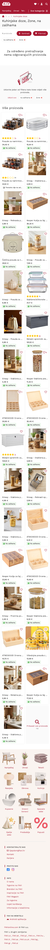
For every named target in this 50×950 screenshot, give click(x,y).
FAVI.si (15, 943)
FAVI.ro (31, 936)
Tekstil (24, 11)
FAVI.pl (24, 936)
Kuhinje (40, 788)
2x (40, 336)
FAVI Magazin (13, 897)
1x (39, 138)
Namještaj (6, 11)
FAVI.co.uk (25, 939)
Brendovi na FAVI (14, 889)
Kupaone (9, 809)
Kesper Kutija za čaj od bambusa (17, 576)
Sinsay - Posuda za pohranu (15, 299)
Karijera (10, 858)
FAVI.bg (34, 939)
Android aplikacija (18, 919)
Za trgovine (12, 900)
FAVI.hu (40, 936)
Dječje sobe (9, 833)
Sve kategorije (38, 11)
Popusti (40, 832)
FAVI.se (15, 939)
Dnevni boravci (25, 810)
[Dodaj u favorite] (46, 155)
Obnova (25, 788)
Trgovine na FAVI (14, 885)
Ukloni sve (12, 98)
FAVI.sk (15, 936)
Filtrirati (42, 33)
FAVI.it (7, 939)
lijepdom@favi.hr (17, 850)
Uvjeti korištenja (14, 904)
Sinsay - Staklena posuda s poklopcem (20, 497)
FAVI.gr (7, 943)
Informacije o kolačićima (18, 908)
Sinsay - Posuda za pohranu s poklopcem (21, 339)
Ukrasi (16, 11)
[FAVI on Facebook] (8, 869)
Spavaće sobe (41, 810)
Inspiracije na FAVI (15, 893)
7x (15, 138)
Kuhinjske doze (20, 16)
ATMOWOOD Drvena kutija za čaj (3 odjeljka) (23, 655)
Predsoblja (25, 832)
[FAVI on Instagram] (13, 869)
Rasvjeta (9, 788)
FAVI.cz (7, 936)
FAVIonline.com (11, 927)
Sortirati (25, 33)
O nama (10, 882)
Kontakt (10, 854)
